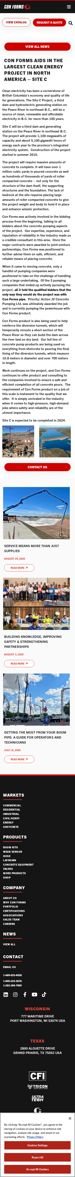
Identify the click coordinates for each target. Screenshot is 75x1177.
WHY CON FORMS (14, 902)
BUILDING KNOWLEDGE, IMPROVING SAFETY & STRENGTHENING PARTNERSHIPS (33, 641)
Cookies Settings (38, 1145)
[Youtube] (34, 994)
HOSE (6, 855)
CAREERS (9, 923)
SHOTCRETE (11, 826)
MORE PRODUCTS (14, 873)
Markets (13, 795)
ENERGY (8, 822)
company (14, 887)
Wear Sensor (12, 851)
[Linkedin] (5, 994)
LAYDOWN (9, 860)
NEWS (9, 934)
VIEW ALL (9, 944)
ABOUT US (10, 897)
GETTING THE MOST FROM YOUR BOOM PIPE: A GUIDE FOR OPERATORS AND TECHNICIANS (35, 737)
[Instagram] (15, 994)
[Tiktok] (43, 994)
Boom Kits (10, 847)
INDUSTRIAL (11, 813)
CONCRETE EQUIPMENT (18, 864)
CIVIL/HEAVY (11, 818)
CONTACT (13, 956)
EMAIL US (9, 966)
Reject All (37, 1157)
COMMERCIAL (12, 805)
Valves (8, 868)
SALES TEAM (11, 919)
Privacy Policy (35, 1137)
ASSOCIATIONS (13, 915)
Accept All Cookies (37, 1169)
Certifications (14, 910)
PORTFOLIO (10, 906)
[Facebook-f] (24, 994)
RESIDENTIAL (11, 809)
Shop (7, 877)
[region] (37, 1145)
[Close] (70, 1118)
